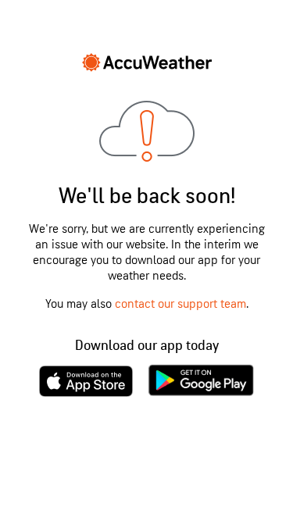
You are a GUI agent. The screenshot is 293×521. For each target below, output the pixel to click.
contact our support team (180, 304)
